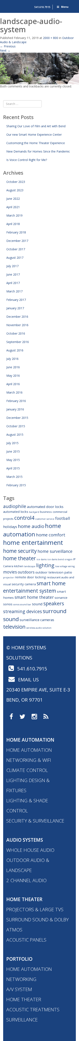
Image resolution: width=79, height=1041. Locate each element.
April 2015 (13, 468)
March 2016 (14, 392)
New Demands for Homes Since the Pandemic (38, 151)
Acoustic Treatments (32, 1009)
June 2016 (13, 367)
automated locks (15, 511)
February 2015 (16, 485)
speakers (53, 603)
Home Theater (24, 899)
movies (10, 572)
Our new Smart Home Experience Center (34, 135)
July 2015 (12, 443)
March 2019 (14, 215)
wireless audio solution (38, 627)
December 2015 (17, 418)
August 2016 (14, 350)
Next (5, 50)
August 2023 (14, 190)
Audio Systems (24, 840)
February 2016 (16, 401)
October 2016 (15, 333)
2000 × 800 (50, 38)
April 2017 (13, 283)
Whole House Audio (30, 850)
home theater (19, 558)
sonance (61, 597)
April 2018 (13, 224)
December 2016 (17, 317)
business (46, 512)
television (14, 626)
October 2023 (15, 182)
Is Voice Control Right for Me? (26, 160)
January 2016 (15, 409)
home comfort (50, 535)
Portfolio (19, 959)
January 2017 (15, 308)
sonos (7, 604)
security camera (24, 584)
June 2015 (13, 451)
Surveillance (22, 1019)
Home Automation (30, 740)
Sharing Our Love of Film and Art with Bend (36, 126)
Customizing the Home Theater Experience (35, 143)
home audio (31, 526)
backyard (34, 511)
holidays (10, 526)
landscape (29, 566)
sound (37, 604)
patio (68, 572)
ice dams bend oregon (59, 559)
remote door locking (30, 577)
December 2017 (17, 241)
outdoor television (49, 572)
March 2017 (14, 291)
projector (8, 577)
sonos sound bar (22, 604)
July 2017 (12, 266)
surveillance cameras (37, 619)
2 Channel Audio (26, 880)
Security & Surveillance (35, 820)
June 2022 (13, 199)
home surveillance (54, 551)
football (62, 518)
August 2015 (14, 435)
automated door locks (45, 506)
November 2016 (17, 325)
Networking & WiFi (28, 760)
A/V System (19, 989)
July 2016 (12, 359)
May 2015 (13, 460)
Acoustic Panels (26, 939)
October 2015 (15, 426)
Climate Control (27, 770)
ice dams (42, 559)
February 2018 (16, 232)
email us (28, 679)
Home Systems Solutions (11, 5)
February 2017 (16, 300)
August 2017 (14, 258)
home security (20, 550)
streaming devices (22, 611)
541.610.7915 (42, 7)
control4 (24, 517)
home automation (32, 530)
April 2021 (13, 207)
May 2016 (13, 376)
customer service (44, 518)
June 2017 (13, 274)
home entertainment (33, 542)
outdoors (26, 572)
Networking (21, 979)
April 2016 (13, 384)
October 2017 (15, 249)
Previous (8, 46)
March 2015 (14, 477)
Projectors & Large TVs (34, 909)
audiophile (14, 506)
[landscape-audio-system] (39, 68)
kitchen (18, 566)
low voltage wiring (65, 566)
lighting (45, 565)
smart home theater (34, 597)
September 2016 (17, 342)
